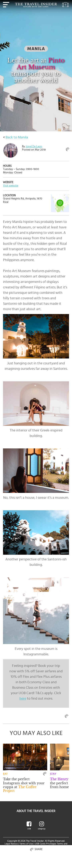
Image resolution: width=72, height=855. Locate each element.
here (22, 698)
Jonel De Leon (34, 146)
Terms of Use (26, 843)
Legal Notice (11, 843)
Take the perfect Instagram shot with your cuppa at (24, 785)
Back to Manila (17, 137)
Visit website (10, 185)
